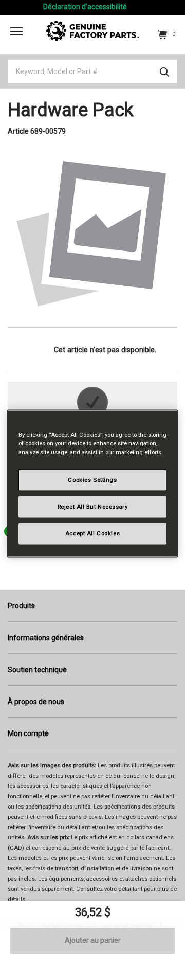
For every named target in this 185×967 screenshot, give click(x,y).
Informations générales (46, 638)
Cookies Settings (92, 479)
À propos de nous (36, 701)
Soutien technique (37, 670)
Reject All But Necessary (93, 506)
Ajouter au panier (93, 940)
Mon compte (28, 733)
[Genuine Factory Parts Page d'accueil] (92, 30)
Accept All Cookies (92, 533)
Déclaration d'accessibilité (85, 7)
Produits (21, 606)
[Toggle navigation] (16, 31)
